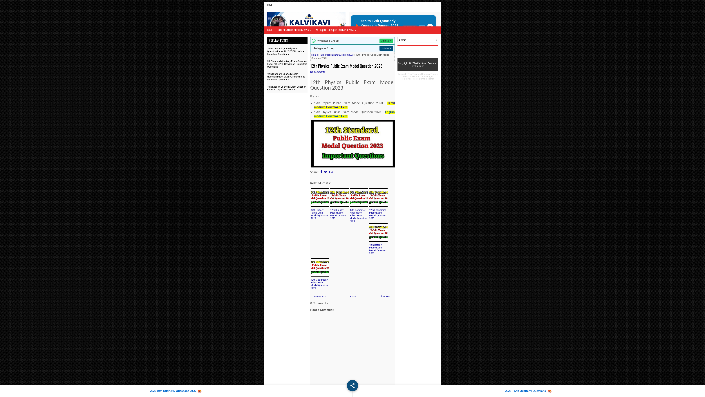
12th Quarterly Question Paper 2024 (336, 30)
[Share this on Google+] (331, 172)
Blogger (419, 66)
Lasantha (409, 76)
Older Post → (387, 296)
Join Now (386, 40)
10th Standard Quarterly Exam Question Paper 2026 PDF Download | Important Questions (286, 51)
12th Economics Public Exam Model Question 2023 (377, 214)
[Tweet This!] (325, 172)
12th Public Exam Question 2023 (337, 54)
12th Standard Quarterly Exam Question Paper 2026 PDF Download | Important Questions (286, 77)
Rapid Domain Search (423, 79)
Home (269, 4)
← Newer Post (318, 296)
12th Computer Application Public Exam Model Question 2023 (358, 215)
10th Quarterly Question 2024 (294, 30)
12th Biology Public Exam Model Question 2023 (338, 214)
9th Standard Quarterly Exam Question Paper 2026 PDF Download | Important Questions (287, 64)
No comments (317, 72)
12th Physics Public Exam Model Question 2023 (346, 66)
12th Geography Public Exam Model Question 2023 (319, 283)
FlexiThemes (414, 74)
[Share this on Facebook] (321, 172)
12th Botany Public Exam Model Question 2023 (377, 249)
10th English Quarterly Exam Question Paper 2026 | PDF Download (286, 88)
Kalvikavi (421, 63)
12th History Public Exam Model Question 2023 (319, 214)
